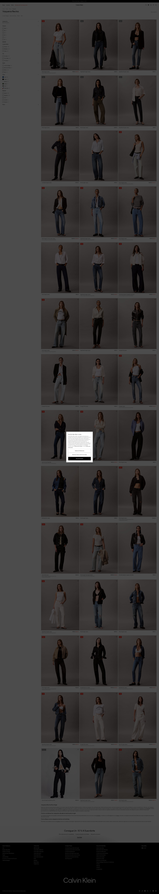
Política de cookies (78, 446)
